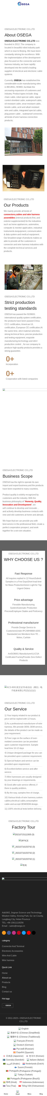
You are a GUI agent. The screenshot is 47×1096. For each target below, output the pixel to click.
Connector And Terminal (13, 946)
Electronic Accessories (12, 951)
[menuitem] (23, 1029)
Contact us (7, 991)
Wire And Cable (9, 955)
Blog (4, 987)
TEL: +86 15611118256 (13, 923)
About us (6, 978)
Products (6, 982)
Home (4, 17)
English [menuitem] (25, 1029)
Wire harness (8, 960)
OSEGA (8, 1005)
